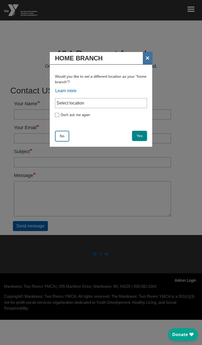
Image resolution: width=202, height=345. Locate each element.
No (62, 136)
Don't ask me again (75, 115)
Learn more (66, 90)
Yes (140, 136)
